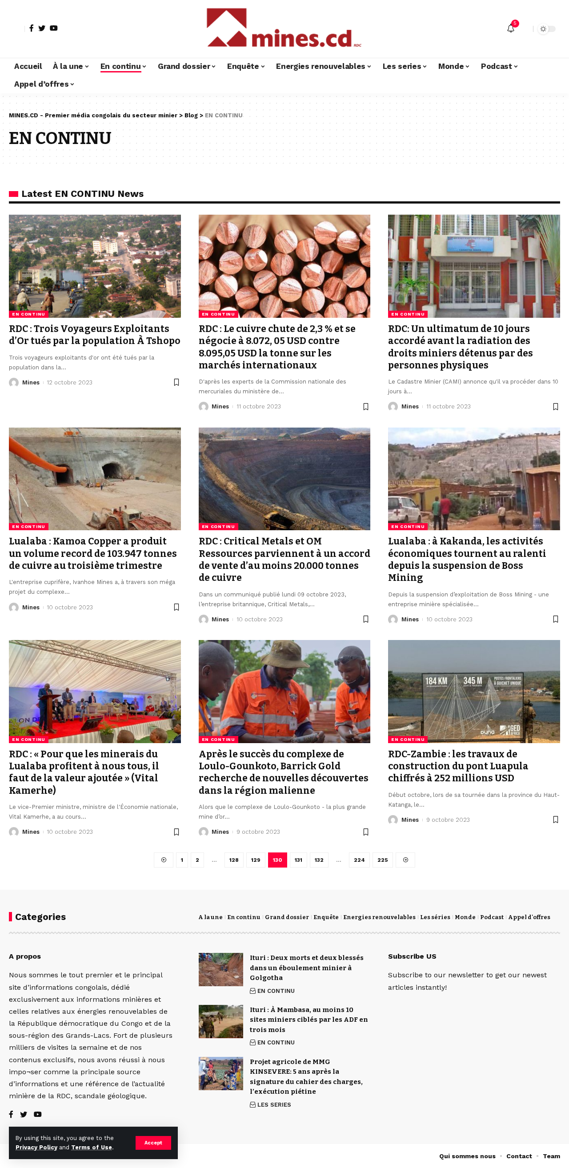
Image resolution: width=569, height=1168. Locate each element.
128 (234, 860)
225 (382, 860)
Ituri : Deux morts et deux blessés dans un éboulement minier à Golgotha (307, 968)
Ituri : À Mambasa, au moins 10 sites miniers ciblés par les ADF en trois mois (309, 1020)
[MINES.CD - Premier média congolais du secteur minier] (284, 29)
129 (255, 860)
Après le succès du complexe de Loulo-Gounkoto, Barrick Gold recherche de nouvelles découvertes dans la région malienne (284, 772)
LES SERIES (274, 1104)
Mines (31, 382)
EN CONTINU (28, 314)
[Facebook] (31, 28)
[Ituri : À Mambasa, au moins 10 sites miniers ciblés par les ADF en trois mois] (221, 1021)
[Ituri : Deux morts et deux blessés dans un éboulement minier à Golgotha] (221, 969)
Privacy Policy (36, 1147)
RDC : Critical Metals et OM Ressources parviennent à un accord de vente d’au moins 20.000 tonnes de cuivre (284, 560)
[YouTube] (54, 28)
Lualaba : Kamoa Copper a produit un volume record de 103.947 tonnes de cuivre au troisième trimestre (93, 554)
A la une (210, 917)
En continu (243, 917)
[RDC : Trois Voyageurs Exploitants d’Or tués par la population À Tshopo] (95, 266)
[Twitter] (42, 28)
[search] (524, 28)
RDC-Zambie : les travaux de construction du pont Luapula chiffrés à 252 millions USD (458, 766)
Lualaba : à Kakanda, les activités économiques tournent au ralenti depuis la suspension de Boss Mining (467, 560)
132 (319, 860)
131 (298, 860)
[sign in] (17, 29)
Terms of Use (91, 1147)
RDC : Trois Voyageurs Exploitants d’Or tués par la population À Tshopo (94, 335)
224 (359, 860)
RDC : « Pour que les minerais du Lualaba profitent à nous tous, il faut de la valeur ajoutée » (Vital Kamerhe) (84, 772)
